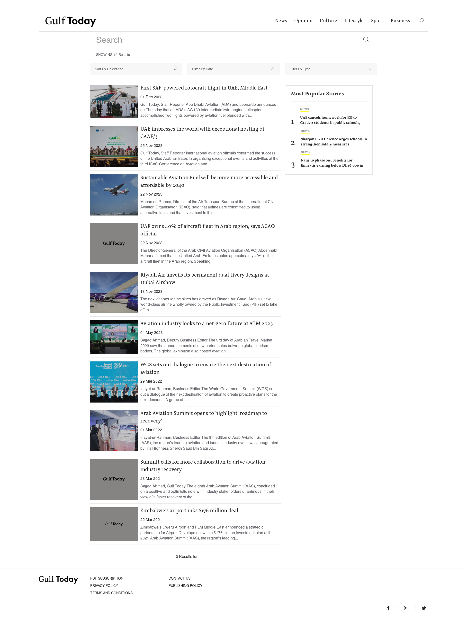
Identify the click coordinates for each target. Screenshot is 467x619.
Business (400, 20)
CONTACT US (179, 578)
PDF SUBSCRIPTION (106, 578)
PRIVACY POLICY (104, 585)
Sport (377, 20)
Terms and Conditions (111, 592)
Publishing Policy (185, 585)
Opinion (303, 20)
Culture (328, 20)
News (281, 20)
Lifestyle (354, 20)
